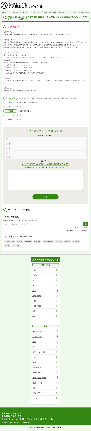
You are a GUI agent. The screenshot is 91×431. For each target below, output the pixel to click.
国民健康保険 (48, 241)
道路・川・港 (37, 383)
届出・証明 (36, 331)
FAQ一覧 (36, 12)
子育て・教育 (37, 336)
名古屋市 (4, 12)
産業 (34, 341)
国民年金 (26, 98)
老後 (34, 311)
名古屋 (7, 245)
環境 (34, 362)
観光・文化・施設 (39, 352)
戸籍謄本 (28, 241)
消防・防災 (36, 393)
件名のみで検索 (82, 227)
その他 (34, 398)
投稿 (45, 197)
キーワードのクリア (71, 230)
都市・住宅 (36, 367)
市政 (34, 357)
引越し (34, 301)
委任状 (67, 241)
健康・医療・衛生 (39, 377)
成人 (20, 98)
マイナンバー (9, 241)
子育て (34, 275)
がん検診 (76, 241)
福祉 (20, 102)
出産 (34, 270)
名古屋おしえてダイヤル (20, 12)
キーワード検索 (12, 216)
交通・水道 (36, 372)
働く (33, 98)
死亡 (34, 316)
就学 (34, 280)
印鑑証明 (37, 241)
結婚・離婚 (47, 98)
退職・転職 (64, 98)
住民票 (19, 241)
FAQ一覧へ (84, 230)
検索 (85, 224)
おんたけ (16, 245)
